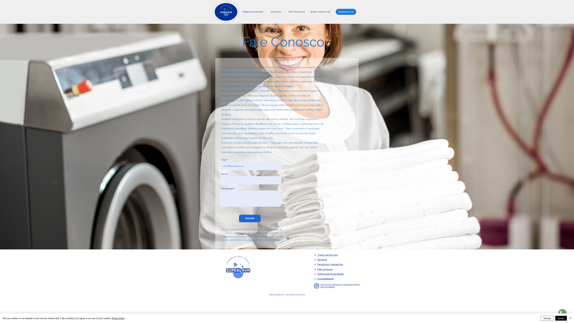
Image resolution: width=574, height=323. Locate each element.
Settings (547, 318)
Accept (561, 318)
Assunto (224, 174)
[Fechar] (570, 318)
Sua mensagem (228, 188)
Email (223, 160)
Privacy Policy (118, 318)
